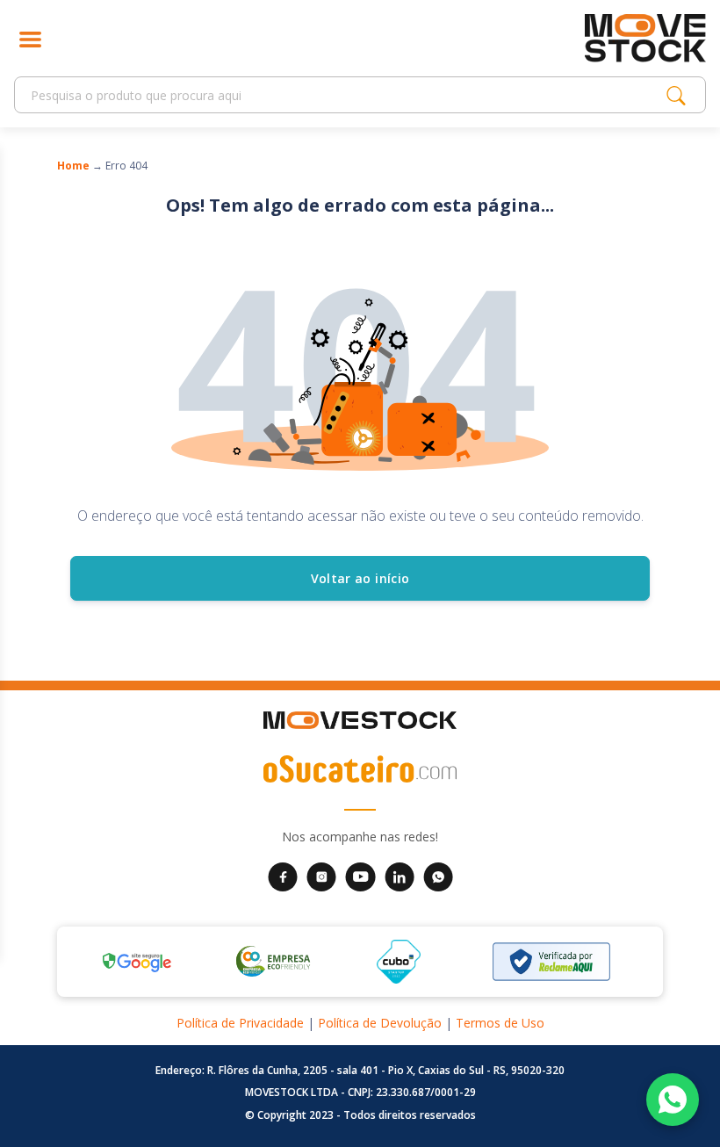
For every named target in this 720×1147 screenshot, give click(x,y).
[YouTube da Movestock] (360, 874)
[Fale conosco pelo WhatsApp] (672, 1099)
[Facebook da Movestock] (283, 874)
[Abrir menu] (30, 38)
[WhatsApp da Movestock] (438, 874)
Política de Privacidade (240, 1022)
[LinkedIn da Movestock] (399, 874)
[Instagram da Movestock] (321, 874)
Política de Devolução (380, 1022)
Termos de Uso (500, 1022)
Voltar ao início (360, 578)
